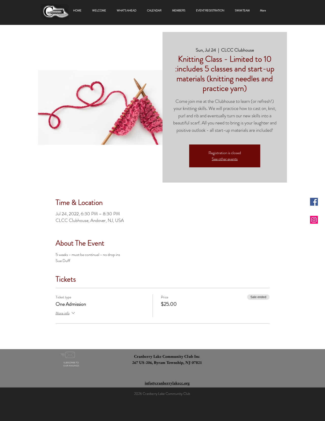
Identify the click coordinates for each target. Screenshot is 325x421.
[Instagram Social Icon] (314, 220)
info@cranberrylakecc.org (167, 383)
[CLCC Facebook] (314, 202)
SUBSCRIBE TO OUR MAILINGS (71, 364)
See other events (225, 159)
